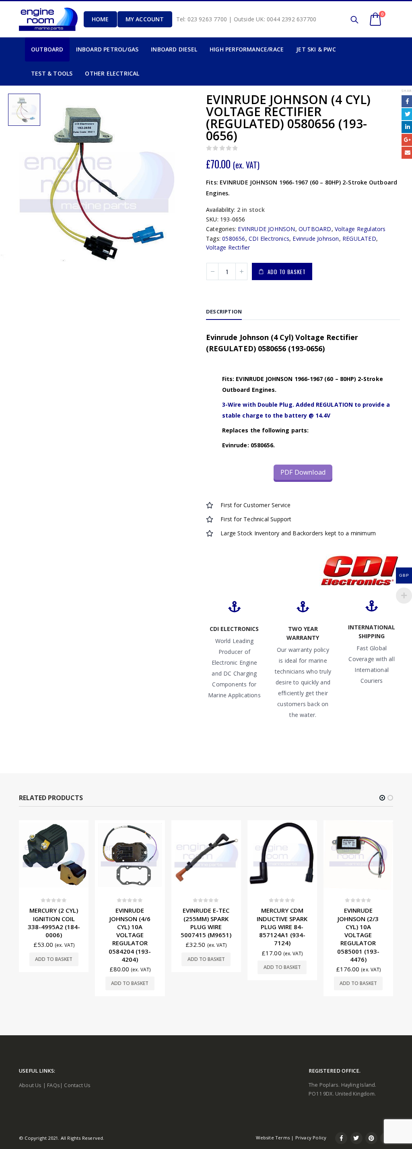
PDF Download (302, 472)
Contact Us (77, 1085)
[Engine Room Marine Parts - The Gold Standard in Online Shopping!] (48, 19)
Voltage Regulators (360, 229)
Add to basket (287, 271)
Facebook (341, 1138)
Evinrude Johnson (316, 238)
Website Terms (273, 1138)
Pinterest (371, 1138)
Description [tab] (224, 311)
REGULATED (359, 238)
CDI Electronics (269, 238)
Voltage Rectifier (228, 247)
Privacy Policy (311, 1138)
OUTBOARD (315, 229)
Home (100, 19)
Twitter (356, 1138)
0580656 (233, 238)
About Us (30, 1085)
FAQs (53, 1085)
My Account (145, 19)
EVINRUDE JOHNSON (266, 229)
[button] (382, 798)
